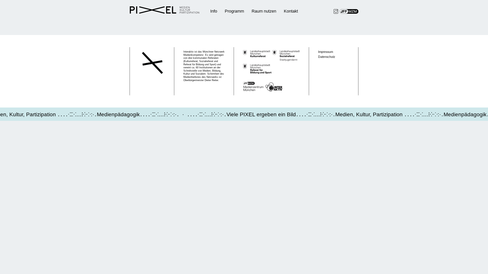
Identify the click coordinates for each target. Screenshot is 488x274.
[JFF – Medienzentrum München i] (349, 11)
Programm (234, 11)
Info (213, 11)
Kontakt (291, 11)
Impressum (325, 51)
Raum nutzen (264, 11)
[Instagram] (336, 11)
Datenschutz (326, 56)
